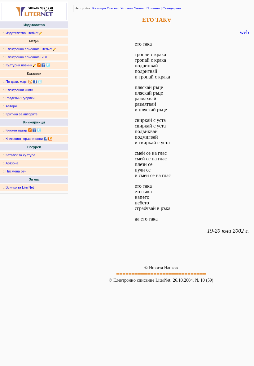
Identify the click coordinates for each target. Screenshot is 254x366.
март (24, 81)
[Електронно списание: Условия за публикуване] (54, 49)
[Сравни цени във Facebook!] (45, 139)
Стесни (112, 8)
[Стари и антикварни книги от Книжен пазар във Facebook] (34, 130)
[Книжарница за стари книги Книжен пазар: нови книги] (30, 130)
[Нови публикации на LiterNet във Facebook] (35, 81)
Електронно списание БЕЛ (26, 57)
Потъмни (153, 8)
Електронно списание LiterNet (29, 49)
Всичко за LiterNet (20, 187)
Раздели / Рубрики (20, 98)
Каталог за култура (20, 155)
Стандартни (172, 8)
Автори (11, 106)
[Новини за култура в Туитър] (48, 65)
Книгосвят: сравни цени (24, 139)
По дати (12, 81)
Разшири (99, 8)
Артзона (12, 163)
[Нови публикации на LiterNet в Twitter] (40, 81)
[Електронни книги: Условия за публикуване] (40, 33)
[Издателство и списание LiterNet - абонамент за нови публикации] (30, 81)
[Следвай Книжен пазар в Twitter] (39, 130)
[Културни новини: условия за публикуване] (34, 65)
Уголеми (126, 8)
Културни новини (19, 65)
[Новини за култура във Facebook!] (43, 65)
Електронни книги (19, 90)
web (244, 32)
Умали (139, 8)
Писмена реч (16, 171)
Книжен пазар (16, 130)
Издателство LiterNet (22, 33)
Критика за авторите (21, 114)
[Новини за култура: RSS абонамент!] (39, 65)
